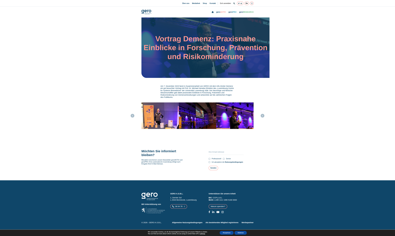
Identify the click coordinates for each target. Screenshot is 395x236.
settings (202, 234)
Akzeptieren (227, 233)
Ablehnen (241, 233)
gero (221, 12)
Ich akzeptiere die (227, 162)
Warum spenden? (218, 206)
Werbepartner (248, 223)
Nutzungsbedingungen (234, 162)
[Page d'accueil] (213, 12)
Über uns (185, 3)
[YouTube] (217, 212)
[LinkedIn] (213, 212)
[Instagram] (222, 212)
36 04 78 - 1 (180, 206)
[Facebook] (209, 212)
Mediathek (196, 3)
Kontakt (213, 3)
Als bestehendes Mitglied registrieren (222, 223)
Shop (205, 3)
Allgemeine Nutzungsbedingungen (187, 223)
